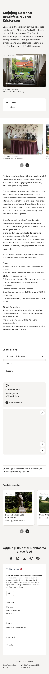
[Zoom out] (42, 450)
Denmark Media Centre (16, 628)
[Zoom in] (42, 444)
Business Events (13, 610)
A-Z (7, 642)
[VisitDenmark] (14, 569)
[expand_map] (42, 412)
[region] (24, 432)
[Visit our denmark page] (11, 558)
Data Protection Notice (9, 666)
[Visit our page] (18, 558)
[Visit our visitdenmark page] (24, 558)
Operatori (10, 613)
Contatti (9, 645)
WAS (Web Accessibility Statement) (30, 666)
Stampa (9, 607)
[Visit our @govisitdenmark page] (31, 558)
